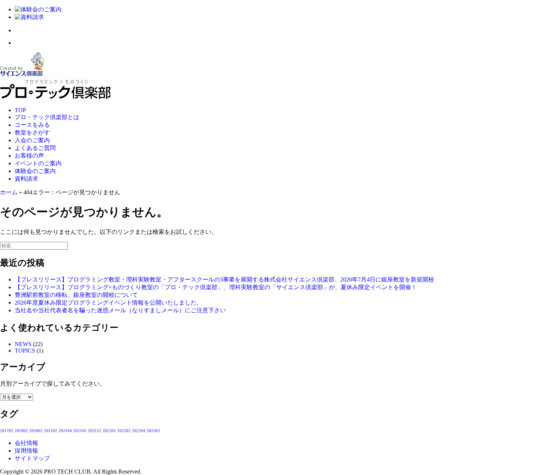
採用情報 (26, 451)
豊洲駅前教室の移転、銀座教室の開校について (76, 295)
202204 (138, 431)
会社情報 (26, 443)
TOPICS (25, 350)
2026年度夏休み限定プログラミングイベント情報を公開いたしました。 (108, 302)
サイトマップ (32, 458)
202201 (109, 431)
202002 (36, 431)
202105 (80, 431)
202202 (124, 431)
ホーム (9, 192)
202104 (65, 431)
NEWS (23, 344)
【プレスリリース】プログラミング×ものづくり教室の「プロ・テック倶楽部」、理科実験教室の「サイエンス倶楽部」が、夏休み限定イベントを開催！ (216, 287)
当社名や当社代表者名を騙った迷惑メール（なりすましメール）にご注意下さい (120, 310)
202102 (50, 431)
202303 (153, 431)
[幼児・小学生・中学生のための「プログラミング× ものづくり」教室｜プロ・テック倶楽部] (55, 98)
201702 (6, 431)
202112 (94, 431)
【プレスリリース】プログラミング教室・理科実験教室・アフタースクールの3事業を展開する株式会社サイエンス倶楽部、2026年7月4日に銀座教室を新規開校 (224, 279)
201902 (21, 431)
